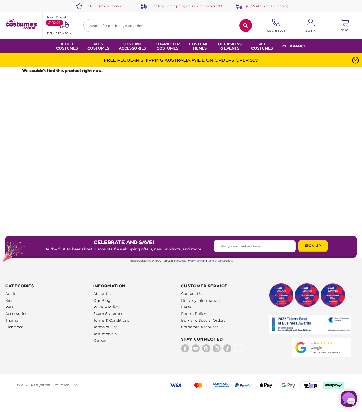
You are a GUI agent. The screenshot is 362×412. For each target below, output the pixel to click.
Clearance (294, 46)
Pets (9, 307)
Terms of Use (105, 327)
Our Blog (102, 300)
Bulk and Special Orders (203, 320)
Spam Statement (109, 313)
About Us (102, 293)
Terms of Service (217, 260)
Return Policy (193, 313)
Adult (10, 293)
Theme (11, 320)
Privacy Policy (194, 260)
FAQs (186, 307)
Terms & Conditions (111, 320)
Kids (9, 300)
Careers (100, 340)
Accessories (16, 313)
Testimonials (105, 333)
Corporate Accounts (199, 327)
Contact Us (191, 293)
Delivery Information (200, 300)
